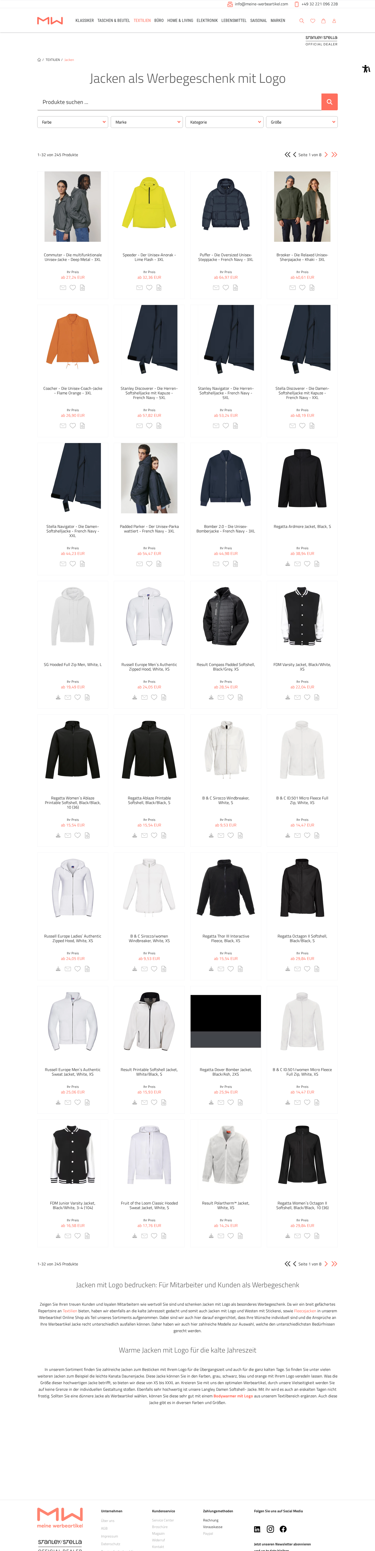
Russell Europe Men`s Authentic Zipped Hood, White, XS (149, 666)
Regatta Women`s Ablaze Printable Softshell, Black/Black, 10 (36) (73, 802)
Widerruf (158, 1540)
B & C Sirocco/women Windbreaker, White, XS (149, 938)
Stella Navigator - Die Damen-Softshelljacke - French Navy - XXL (72, 531)
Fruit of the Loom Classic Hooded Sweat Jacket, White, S (149, 1205)
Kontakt (158, 1546)
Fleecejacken (305, 1311)
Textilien (70, 1311)
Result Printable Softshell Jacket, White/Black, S (149, 1071)
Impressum (109, 1536)
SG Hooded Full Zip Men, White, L (73, 664)
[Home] (39, 59)
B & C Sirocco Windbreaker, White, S (225, 800)
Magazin (158, 1533)
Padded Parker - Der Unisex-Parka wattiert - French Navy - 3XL (149, 528)
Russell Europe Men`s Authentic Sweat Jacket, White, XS (73, 1071)
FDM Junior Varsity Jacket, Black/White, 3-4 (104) (72, 1205)
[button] (366, 69)
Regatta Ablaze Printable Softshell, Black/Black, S (149, 800)
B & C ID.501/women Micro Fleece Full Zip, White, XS (302, 1071)
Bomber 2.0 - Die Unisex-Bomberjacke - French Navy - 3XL (225, 528)
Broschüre (160, 1526)
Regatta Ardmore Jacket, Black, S (302, 526)
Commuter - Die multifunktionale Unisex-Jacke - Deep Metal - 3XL (73, 257)
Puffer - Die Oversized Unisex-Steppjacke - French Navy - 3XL (225, 257)
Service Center (163, 1520)
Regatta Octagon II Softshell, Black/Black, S (302, 938)
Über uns (108, 1520)
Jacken (69, 59)
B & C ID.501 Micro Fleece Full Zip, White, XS (302, 800)
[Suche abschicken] (329, 101)
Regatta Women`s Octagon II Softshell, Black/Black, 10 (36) (302, 1205)
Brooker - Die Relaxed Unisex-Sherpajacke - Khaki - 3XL (302, 257)
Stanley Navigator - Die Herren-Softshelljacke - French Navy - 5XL (226, 392)
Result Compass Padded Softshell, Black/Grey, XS (226, 666)
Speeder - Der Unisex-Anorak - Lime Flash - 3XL (149, 257)
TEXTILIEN (53, 59)
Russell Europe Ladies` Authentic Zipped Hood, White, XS (72, 938)
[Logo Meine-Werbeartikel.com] (50, 21)
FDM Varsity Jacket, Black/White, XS (302, 666)
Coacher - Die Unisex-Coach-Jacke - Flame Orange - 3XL (72, 390)
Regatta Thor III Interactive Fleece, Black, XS (226, 938)
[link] (85, 20)
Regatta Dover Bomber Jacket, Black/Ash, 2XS (226, 1071)
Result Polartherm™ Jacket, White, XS (225, 1205)
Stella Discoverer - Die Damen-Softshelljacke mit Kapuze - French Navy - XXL (302, 392)
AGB (104, 1528)
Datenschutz (110, 1543)
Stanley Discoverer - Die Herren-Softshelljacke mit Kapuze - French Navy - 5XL (149, 392)
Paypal (208, 1533)
